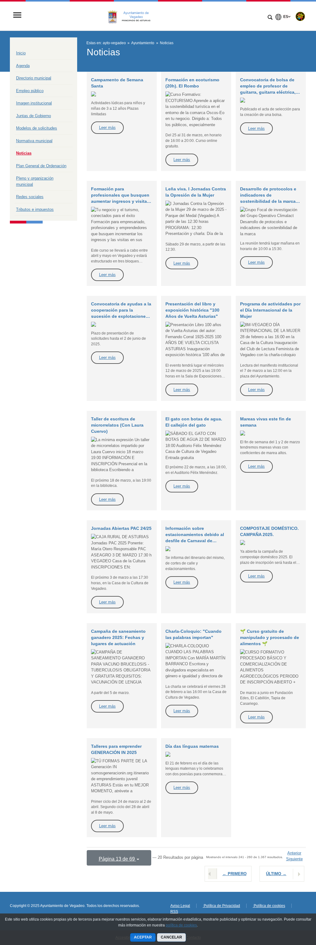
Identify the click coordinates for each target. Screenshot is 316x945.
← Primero (234, 873)
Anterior (294, 853)
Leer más (107, 127)
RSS (174, 911)
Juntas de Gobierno (33, 115)
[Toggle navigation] (17, 15)
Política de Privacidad (221, 906)
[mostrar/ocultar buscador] (270, 18)
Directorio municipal (33, 78)
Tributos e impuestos (35, 209)
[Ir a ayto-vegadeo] (132, 16)
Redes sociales (30, 196)
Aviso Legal (180, 906)
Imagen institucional (34, 103)
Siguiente (294, 859)
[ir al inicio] (291, 908)
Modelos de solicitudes (36, 128)
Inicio (21, 53)
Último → (276, 873)
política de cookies (181, 925)
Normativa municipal (34, 140)
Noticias (23, 153)
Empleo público (30, 90)
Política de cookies (269, 906)
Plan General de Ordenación (41, 166)
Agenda (23, 65)
